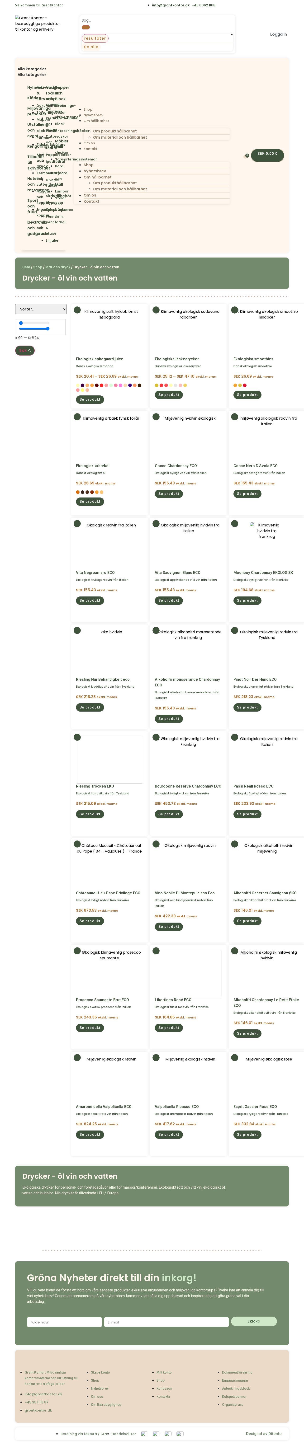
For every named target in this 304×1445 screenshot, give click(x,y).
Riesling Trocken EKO (95, 786)
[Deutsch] (99, 5)
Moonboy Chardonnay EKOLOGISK (263, 572)
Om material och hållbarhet (120, 137)
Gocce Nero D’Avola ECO (255, 466)
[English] (79, 5)
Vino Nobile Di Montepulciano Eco (185, 893)
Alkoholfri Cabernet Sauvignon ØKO (265, 893)
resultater (95, 38)
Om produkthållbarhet (115, 131)
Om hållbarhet (96, 120)
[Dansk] (70, 5)
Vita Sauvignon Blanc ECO (177, 572)
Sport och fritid (32, 206)
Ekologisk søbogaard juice (99, 359)
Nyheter (35, 87)
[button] (43, 63)
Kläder (33, 98)
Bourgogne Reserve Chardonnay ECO (188, 786)
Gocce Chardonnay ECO (176, 466)
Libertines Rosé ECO (173, 1000)
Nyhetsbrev (93, 115)
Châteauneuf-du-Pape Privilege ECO (108, 893)
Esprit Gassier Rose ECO (255, 1106)
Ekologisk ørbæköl (92, 466)
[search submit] (86, 27)
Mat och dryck (57, 267)
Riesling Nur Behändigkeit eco (103, 679)
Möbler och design (62, 146)
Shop (88, 109)
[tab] (43, 69)
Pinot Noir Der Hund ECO (255, 679)
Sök (23, 350)
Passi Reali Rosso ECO (253, 786)
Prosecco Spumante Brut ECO (102, 1000)
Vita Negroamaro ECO (95, 572)
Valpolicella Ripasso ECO (177, 1106)
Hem (26, 267)
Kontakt (90, 148)
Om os (89, 143)
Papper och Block (62, 93)
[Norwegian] (89, 5)
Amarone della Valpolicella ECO (104, 1106)
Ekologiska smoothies (253, 359)
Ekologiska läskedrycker (177, 359)
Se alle (91, 47)
